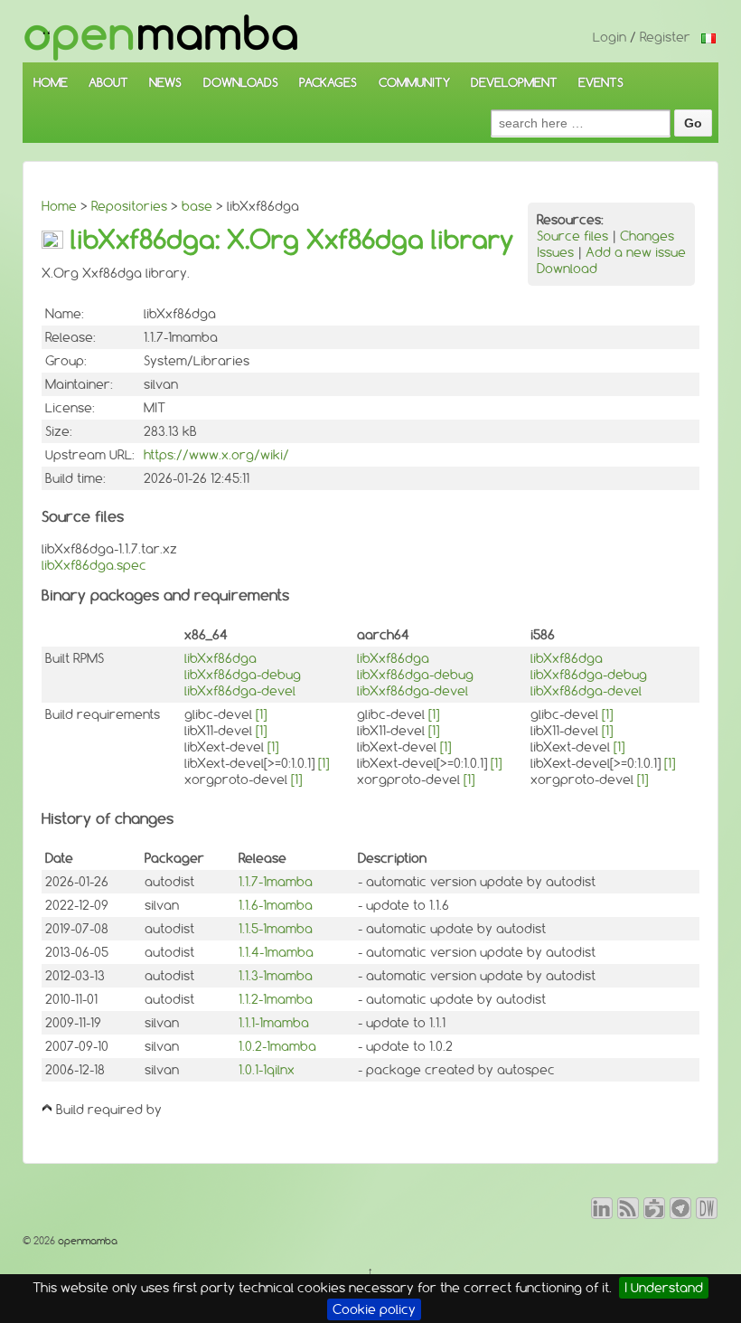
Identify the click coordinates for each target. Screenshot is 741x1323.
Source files (572, 236)
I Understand (663, 1288)
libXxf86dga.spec (94, 565)
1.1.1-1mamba (274, 1023)
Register (665, 37)
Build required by (109, 1109)
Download (567, 268)
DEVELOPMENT (514, 82)
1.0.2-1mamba (277, 1046)
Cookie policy (374, 1309)
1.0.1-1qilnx (267, 1070)
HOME (50, 82)
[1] (261, 714)
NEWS (165, 82)
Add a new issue (636, 252)
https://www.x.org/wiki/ (216, 455)
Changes (647, 236)
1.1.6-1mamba (276, 905)
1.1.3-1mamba (276, 976)
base (197, 206)
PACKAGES (328, 82)
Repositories (129, 206)
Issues (555, 252)
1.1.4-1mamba (276, 952)
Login (609, 37)
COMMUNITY (414, 82)
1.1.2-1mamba (276, 999)
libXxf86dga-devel (239, 691)
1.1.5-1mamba (276, 929)
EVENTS (601, 82)
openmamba (86, 1240)
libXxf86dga (220, 658)
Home (59, 206)
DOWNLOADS (240, 82)
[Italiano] (708, 37)
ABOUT (108, 82)
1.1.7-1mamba (276, 882)
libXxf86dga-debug (242, 674)
